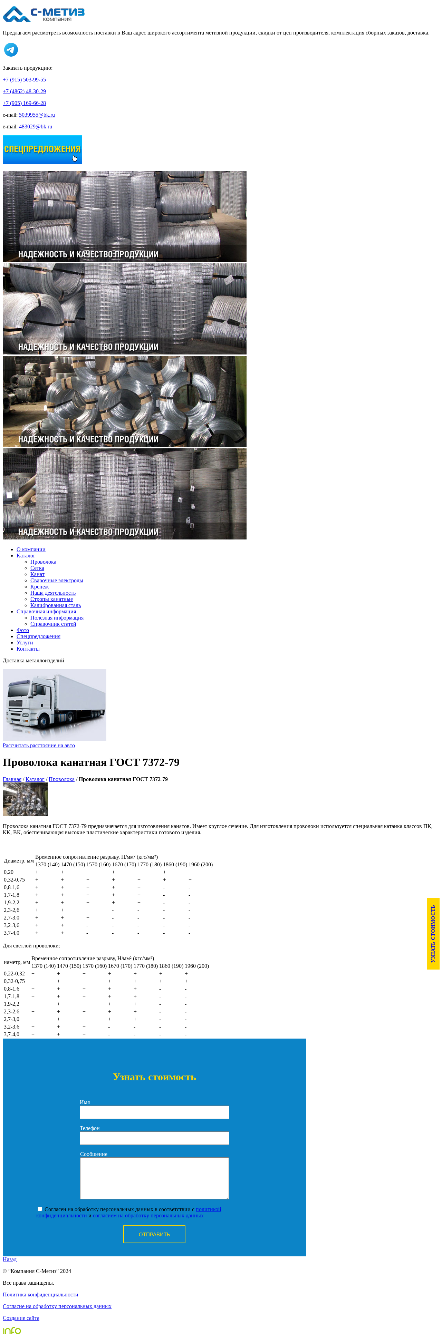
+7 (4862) (24, 91)
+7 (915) (24, 79)
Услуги (25, 642)
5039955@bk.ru (37, 115)
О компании (31, 549)
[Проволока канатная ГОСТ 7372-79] (25, 814)
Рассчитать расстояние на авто (39, 745)
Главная (12, 779)
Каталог (26, 555)
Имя (85, 1102)
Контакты (28, 649)
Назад (10, 1259)
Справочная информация (46, 611)
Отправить (154, 1234)
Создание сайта (21, 1318)
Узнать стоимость (433, 934)
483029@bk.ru (35, 126)
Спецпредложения (38, 636)
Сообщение (93, 1154)
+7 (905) (24, 103)
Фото (23, 630)
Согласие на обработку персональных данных (57, 1306)
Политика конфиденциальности (40, 1294)
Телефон (90, 1128)
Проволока (62, 779)
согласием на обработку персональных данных (148, 1215)
